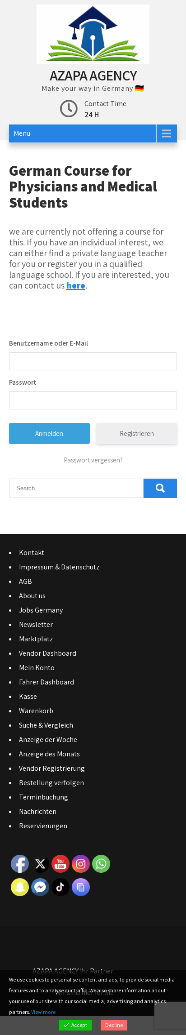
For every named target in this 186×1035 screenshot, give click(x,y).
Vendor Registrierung (52, 768)
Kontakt (31, 552)
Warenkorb (36, 710)
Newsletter (36, 624)
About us (32, 595)
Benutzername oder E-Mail (48, 343)
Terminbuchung (43, 797)
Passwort (23, 382)
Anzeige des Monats (49, 754)
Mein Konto (37, 667)
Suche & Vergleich (46, 725)
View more (43, 1011)
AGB (25, 581)
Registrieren (137, 433)
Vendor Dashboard (47, 653)
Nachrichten (37, 811)
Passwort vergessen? (93, 460)
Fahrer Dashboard (46, 682)
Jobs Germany (41, 610)
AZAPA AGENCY (93, 75)
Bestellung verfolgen (51, 782)
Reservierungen (43, 826)
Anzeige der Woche (48, 739)
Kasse (28, 696)
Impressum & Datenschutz (59, 567)
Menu (22, 133)
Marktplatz (36, 639)
